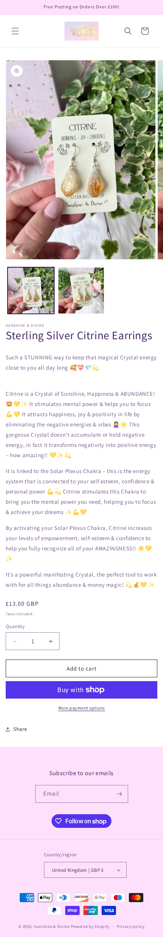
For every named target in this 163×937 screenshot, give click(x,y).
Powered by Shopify (90, 926)
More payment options (81, 708)
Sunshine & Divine (52, 926)
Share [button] (20, 728)
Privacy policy (131, 926)
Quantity (15, 626)
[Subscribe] (119, 794)
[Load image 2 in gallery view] (81, 290)
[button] (15, 31)
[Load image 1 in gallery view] (31, 290)
